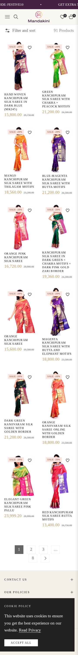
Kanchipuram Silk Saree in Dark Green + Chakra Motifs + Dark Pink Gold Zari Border (56, 261)
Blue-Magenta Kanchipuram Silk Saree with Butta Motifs (56, 181)
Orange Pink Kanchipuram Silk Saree (16, 257)
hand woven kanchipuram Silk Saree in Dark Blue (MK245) (16, 102)
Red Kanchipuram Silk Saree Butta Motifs (57, 516)
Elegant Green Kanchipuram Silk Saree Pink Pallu (17, 505)
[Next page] (45, 558)
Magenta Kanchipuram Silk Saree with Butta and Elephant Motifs (57, 347)
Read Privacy (30, 630)
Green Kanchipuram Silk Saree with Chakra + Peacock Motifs (56, 99)
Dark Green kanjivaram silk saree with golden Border (18, 426)
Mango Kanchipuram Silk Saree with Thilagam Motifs (19, 181)
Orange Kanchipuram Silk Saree (16, 340)
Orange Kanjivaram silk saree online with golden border (56, 430)
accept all (21, 642)
